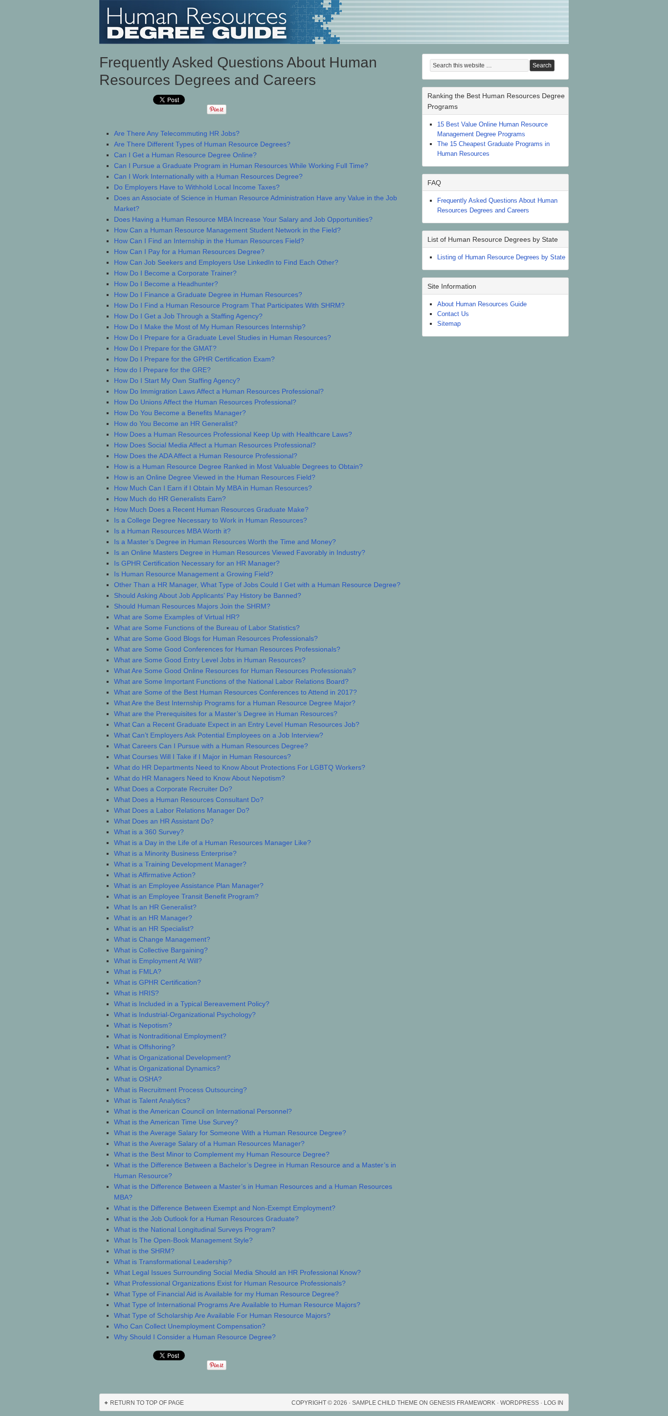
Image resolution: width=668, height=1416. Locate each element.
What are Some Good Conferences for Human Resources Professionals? (227, 649)
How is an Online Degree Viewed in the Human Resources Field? (214, 477)
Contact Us (453, 313)
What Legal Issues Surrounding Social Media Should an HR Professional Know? (237, 1272)
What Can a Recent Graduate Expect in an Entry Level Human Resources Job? (236, 724)
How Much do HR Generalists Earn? (170, 499)
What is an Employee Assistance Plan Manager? (189, 885)
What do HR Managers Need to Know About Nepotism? (199, 778)
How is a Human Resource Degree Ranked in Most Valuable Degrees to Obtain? (238, 466)
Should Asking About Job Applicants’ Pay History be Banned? (207, 595)
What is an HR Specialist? (154, 928)
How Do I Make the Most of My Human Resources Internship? (210, 327)
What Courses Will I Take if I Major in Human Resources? (202, 757)
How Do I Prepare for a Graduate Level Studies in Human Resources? (222, 337)
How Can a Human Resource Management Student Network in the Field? (227, 230)
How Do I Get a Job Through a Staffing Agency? (188, 316)
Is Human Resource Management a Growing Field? (193, 574)
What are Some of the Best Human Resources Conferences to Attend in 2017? (235, 692)
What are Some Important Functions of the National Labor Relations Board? (231, 681)
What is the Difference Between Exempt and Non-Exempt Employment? (224, 1208)
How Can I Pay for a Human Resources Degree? (189, 251)
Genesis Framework (462, 1402)
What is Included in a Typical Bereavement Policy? (191, 1004)
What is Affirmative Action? (155, 875)
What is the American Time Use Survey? (176, 1122)
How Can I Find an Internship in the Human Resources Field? (209, 241)
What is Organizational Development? (172, 1057)
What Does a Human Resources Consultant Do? (189, 799)
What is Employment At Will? (158, 961)
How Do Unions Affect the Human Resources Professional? (205, 402)
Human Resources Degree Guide (334, 22)
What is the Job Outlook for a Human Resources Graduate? (206, 1219)
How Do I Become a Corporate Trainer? (175, 273)
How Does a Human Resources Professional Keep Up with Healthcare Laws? (233, 434)
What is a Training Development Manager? (180, 864)
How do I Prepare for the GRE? (162, 370)
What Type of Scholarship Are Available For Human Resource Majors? (222, 1315)
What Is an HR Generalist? (155, 907)
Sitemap (449, 323)
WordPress (519, 1402)
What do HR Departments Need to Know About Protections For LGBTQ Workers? (239, 767)
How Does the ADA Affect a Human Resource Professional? (205, 456)
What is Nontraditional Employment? (170, 1036)
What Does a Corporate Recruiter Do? (173, 789)
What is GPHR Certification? (157, 982)
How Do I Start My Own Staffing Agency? (177, 380)
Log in (553, 1402)
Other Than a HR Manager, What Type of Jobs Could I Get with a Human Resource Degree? (257, 585)
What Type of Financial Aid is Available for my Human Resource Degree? (226, 1294)
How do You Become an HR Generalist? (176, 423)
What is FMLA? (137, 971)
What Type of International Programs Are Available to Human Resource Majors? (237, 1305)
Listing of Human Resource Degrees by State (501, 257)
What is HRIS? (136, 993)
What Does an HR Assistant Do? (164, 821)
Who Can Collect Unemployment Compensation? (190, 1326)
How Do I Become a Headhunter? (166, 284)
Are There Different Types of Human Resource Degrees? (202, 144)
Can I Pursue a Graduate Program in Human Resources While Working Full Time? (241, 165)
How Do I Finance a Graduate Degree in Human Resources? (208, 294)
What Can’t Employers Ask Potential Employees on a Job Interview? (218, 735)
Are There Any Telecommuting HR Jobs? (177, 133)
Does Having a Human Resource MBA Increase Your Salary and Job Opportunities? (243, 219)
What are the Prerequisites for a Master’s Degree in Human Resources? (225, 714)
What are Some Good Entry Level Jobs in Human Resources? (210, 660)
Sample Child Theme (385, 1402)
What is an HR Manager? (153, 918)
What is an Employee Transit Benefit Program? (186, 896)
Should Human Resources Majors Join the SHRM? (192, 606)
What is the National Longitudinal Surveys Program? (194, 1229)
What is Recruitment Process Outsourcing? (180, 1090)
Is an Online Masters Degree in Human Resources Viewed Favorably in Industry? (239, 552)
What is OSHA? (138, 1079)
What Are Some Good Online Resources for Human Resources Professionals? (235, 671)
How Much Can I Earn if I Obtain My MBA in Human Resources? (213, 488)
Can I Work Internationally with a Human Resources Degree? (208, 176)
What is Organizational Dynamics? (167, 1068)
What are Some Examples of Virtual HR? (177, 617)
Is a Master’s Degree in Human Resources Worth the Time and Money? (225, 542)
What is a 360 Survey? (149, 832)
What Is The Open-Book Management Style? (183, 1240)
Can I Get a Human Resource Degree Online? (185, 155)
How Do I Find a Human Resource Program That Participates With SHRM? (229, 305)
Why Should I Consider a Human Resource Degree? (195, 1337)
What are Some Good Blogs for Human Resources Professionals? (216, 638)
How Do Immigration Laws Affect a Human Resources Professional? (219, 391)
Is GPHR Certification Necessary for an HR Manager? (197, 563)
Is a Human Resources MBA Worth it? (172, 531)
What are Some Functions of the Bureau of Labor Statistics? (207, 628)
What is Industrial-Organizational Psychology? (185, 1014)
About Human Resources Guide (482, 304)
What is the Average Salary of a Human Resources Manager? (209, 1143)
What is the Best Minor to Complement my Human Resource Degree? (222, 1154)
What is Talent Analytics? (152, 1100)
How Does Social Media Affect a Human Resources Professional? (215, 445)
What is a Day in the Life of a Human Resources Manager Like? (212, 842)
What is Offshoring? (144, 1047)
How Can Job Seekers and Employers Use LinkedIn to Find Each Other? (226, 262)
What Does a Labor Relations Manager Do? (181, 810)
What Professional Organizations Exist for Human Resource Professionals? (230, 1283)
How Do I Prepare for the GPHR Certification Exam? (194, 359)
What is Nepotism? (143, 1025)
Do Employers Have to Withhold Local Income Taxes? (197, 187)
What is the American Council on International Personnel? (203, 1111)
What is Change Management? (162, 939)
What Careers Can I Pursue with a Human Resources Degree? (211, 746)
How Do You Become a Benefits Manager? (180, 413)
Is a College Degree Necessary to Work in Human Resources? (210, 520)
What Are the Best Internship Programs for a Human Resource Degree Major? (235, 703)
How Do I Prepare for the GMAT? (165, 348)
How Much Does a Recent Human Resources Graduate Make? (211, 509)
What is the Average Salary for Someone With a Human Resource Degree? (230, 1133)
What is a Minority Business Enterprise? (175, 853)
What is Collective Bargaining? (161, 950)
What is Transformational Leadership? (173, 1262)
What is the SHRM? (144, 1251)
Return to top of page (147, 1402)
